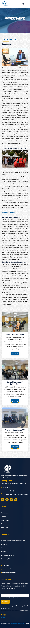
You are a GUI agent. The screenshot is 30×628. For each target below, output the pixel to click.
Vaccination (4, 548)
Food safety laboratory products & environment (15, 559)
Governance (4, 524)
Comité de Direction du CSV (15, 430)
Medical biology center (7, 555)
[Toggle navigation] (27, 4)
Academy (3, 551)
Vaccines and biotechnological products (13, 540)
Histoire (3, 516)
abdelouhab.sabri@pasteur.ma (10, 610)
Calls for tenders (7, 569)
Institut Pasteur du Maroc (17, 623)
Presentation (4, 513)
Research (4, 544)
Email (2, 592)
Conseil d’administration (15, 334)
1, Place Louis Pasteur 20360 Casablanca (15, 494)
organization (4, 527)
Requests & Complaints (9, 572)
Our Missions (5, 520)
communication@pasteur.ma (11, 491)
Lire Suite (15, 353)
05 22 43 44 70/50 (8, 487)
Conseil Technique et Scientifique (15, 383)
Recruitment (6, 565)
